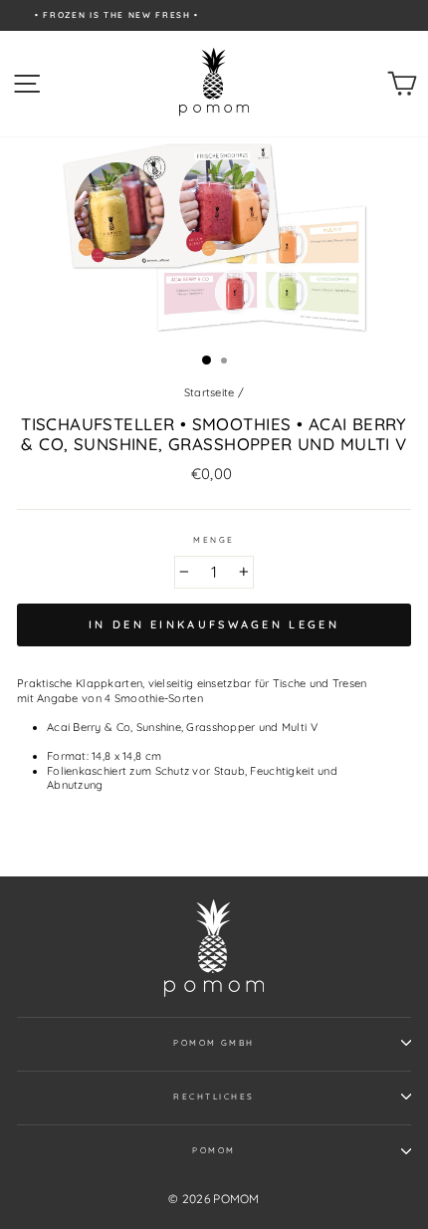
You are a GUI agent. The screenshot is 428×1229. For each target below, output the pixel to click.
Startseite (209, 392)
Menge (213, 540)
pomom (213, 1150)
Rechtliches (213, 1097)
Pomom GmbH (214, 1043)
